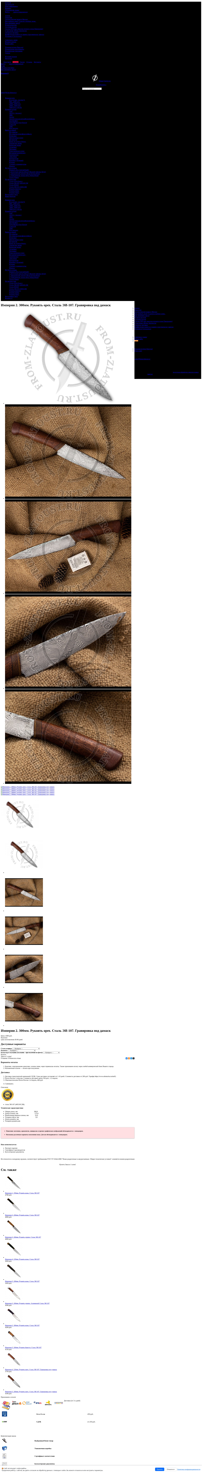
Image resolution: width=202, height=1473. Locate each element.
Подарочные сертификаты (14, 49)
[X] (133, 1058)
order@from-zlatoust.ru (8, 93)
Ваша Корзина (101, 85)
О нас (3, 66)
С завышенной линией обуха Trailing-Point (24, 174)
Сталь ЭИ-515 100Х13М (18, 187)
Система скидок (11, 27)
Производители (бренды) (14, 47)
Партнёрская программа (13, 51)
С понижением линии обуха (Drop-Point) (24, 175)
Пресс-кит (138, 351)
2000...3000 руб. (15, 104)
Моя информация (11, 6)
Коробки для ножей (16, 160)
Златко (11, 117)
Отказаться (171, 1469)
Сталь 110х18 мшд (15, 181)
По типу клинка (11, 168)
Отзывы (29, 62)
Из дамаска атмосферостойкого (20, 134)
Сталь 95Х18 (14, 185)
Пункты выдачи (11, 25)
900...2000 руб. (14, 102)
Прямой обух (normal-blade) (19, 170)
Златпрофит (13, 121)
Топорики (12, 149)
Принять (160, 1469)
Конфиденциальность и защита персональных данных (24, 34)
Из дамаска (13, 132)
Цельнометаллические (17, 153)
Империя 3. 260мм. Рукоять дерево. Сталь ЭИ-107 (23, 1237)
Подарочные (13, 158)
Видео (22, 62)
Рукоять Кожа (14, 191)
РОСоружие (13, 128)
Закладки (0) (9, 4)
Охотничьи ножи (15, 143)
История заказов (11, 56)
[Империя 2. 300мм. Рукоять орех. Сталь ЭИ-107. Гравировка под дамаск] (27, 787)
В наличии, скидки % (17, 100)
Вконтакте (7, 62)
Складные (13, 147)
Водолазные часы (11, 194)
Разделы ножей (10, 130)
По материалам (10, 179)
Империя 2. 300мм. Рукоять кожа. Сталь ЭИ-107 (22, 1325)
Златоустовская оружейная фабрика (22, 119)
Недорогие (13, 140)
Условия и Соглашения (13, 36)
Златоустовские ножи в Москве (16, 19)
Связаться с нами (11, 40)
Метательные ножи (16, 138)
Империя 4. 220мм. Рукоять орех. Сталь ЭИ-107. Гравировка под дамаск (31, 1369)
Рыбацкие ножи (15, 145)
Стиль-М (12, 124)
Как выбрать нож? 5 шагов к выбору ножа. (20, 21)
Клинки (12, 162)
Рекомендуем (10, 98)
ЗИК (11, 115)
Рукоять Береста (15, 189)
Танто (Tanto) (14, 177)
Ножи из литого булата (17, 141)
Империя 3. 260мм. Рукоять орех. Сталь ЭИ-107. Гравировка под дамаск (31, 1392)
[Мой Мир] (131, 1058)
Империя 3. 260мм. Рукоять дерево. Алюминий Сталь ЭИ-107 (27, 1303)
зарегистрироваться (20, 12)
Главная (8, 2)
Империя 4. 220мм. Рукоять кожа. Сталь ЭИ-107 (22, 1259)
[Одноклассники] (129, 1058)
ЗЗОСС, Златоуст (15, 113)
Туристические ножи (16, 151)
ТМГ (11, 126)
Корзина (8, 8)
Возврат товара (10, 42)
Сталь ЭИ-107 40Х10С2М (18, 183)
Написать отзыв (15, 1058)
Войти (7, 12)
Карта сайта (9, 44)
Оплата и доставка (11, 33)
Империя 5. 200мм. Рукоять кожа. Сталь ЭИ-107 (22, 1281)
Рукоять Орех (14, 193)
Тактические (13, 155)
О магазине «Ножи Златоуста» (16, 31)
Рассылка (8, 58)
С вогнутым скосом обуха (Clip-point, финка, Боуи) (27, 172)
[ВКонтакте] (127, 1058)
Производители (10, 109)
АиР (10, 111)
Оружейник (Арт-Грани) (18, 123)
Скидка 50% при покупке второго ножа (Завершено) (24, 29)
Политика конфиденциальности (188, 1469)
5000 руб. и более (15, 107)
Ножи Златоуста (105, 81)
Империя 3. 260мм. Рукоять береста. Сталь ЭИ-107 (23, 1347)
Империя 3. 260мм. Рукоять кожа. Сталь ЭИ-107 (22, 1215)
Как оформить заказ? (12, 23)
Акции (7, 15)
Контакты (37, 62)
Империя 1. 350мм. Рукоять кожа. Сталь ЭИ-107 (22, 1193)
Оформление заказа (12, 10)
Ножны (12, 166)
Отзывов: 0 (5, 1058)
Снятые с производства (17, 164)
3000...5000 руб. (15, 106)
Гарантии (8, 17)
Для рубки (13, 157)
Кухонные (13, 136)
